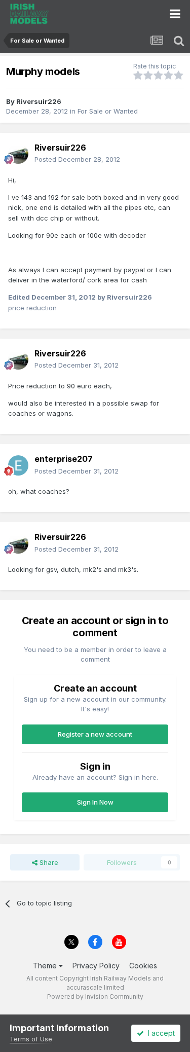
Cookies (143, 965)
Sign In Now (95, 802)
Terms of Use (31, 1039)
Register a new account (95, 734)
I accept (159, 1033)
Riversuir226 (38, 101)
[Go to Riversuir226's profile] (18, 153)
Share (47, 862)
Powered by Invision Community (95, 996)
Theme (46, 965)
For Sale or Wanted (108, 111)
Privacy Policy (96, 965)
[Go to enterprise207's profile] (18, 465)
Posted (77, 159)
